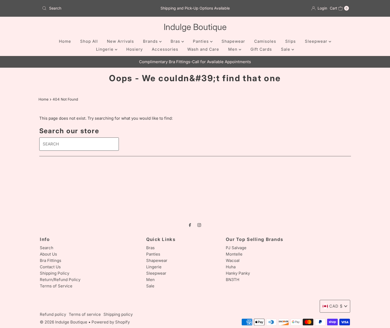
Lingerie (105, 49)
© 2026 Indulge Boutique (63, 322)
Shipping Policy (54, 273)
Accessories (165, 49)
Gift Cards (261, 49)
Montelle (234, 254)
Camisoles (265, 41)
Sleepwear (317, 41)
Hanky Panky (238, 273)
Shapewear (233, 41)
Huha (231, 266)
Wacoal (233, 260)
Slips (290, 41)
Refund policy (53, 314)
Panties (201, 41)
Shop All (89, 41)
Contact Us (50, 266)
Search (46, 247)
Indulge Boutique (195, 27)
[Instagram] (199, 225)
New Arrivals (120, 41)
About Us (48, 254)
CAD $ (336, 306)
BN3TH (232, 279)
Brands (151, 41)
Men (233, 49)
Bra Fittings (50, 260)
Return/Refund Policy (60, 279)
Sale (286, 49)
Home (65, 41)
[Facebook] (190, 225)
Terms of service (85, 314)
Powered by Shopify (111, 322)
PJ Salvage (236, 247)
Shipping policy (118, 314)
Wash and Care (203, 49)
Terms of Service (56, 285)
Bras (176, 41)
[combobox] (90, 8)
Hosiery (134, 49)
